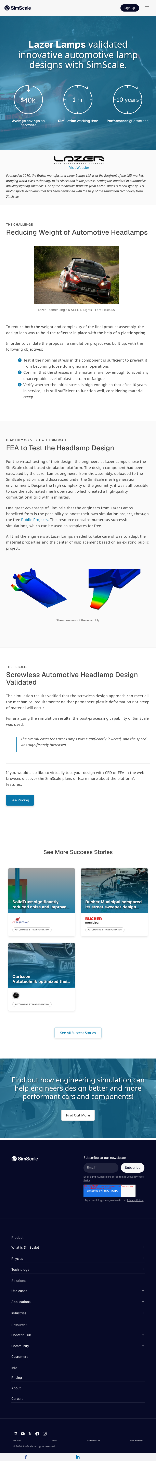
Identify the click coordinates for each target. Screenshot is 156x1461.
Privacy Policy (135, 1200)
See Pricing (20, 800)
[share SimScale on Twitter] (130, 1457)
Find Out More (78, 1115)
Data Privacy (17, 1440)
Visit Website (79, 167)
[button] (78, 1248)
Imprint (54, 1440)
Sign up (130, 8)
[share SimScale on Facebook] (26, 1457)
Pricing (16, 1378)
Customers (19, 1357)
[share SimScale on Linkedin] (78, 1457)
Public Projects (34, 519)
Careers (17, 1399)
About (16, 1388)
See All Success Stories (78, 1032)
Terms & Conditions (136, 1440)
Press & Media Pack (93, 1440)
